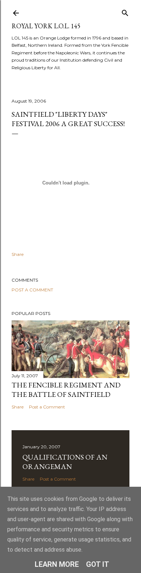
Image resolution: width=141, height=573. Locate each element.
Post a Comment (32, 289)
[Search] (125, 11)
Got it (97, 564)
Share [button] (18, 254)
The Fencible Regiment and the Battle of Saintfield (66, 389)
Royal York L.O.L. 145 (46, 26)
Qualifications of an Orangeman (64, 461)
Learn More (57, 564)
